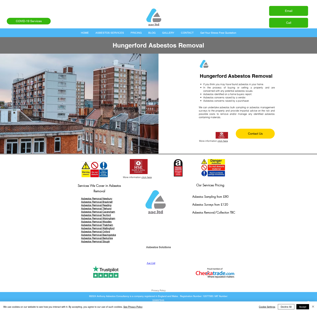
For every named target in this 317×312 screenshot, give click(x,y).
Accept (302, 306)
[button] (109, 32)
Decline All (286, 306)
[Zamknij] (313, 306)
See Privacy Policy (132, 306)
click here (223, 140)
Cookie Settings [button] (267, 306)
